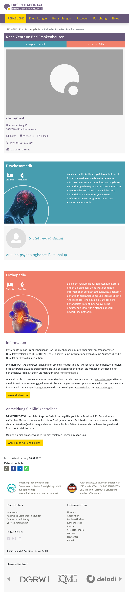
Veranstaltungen (75, 529)
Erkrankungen (38, 18)
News (115, 18)
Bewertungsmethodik (79, 202)
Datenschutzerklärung (18, 519)
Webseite (28, 136)
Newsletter (72, 536)
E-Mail (44, 136)
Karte (13, 136)
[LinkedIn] (19, 538)
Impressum (12, 512)
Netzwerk (72, 533)
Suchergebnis (32, 29)
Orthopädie (97, 44)
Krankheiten (83, 387)
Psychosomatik (37, 44)
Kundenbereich (74, 522)
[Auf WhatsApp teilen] (26, 468)
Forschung (100, 18)
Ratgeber (82, 18)
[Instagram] (14, 538)
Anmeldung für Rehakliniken (24, 442)
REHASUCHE (13, 29)
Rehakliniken (102, 379)
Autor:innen (73, 515)
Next (120, 579)
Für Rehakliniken (75, 519)
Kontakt (71, 540)
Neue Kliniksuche (18, 395)
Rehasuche (16, 18)
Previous (8, 579)
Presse (70, 526)
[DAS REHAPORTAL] (23, 6)
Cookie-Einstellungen (17, 522)
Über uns (71, 512)
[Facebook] (9, 538)
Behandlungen (61, 18)
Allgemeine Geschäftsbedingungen (24, 515)
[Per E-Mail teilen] (6, 468)
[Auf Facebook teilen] (13, 468)
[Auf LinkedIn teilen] (20, 468)
